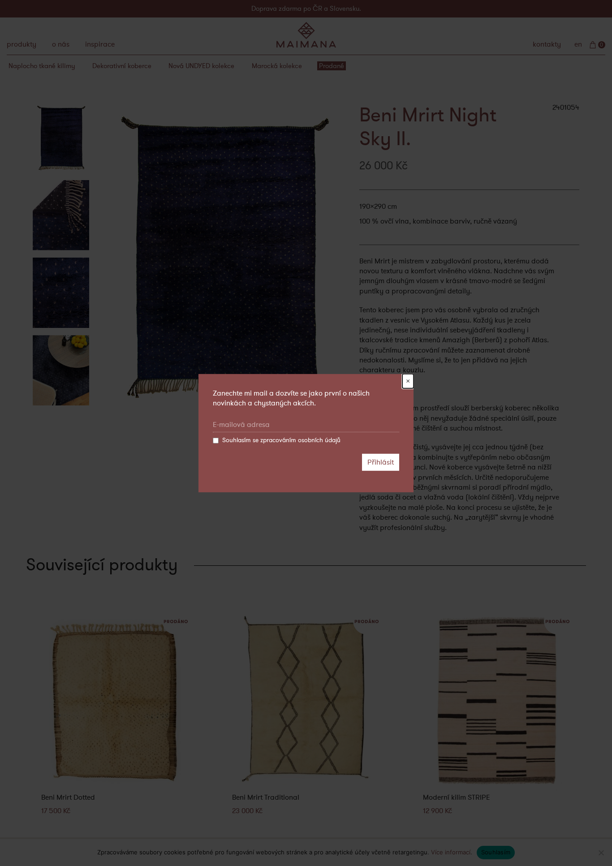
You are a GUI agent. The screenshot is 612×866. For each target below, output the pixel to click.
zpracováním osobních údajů (300, 440)
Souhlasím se (281, 440)
